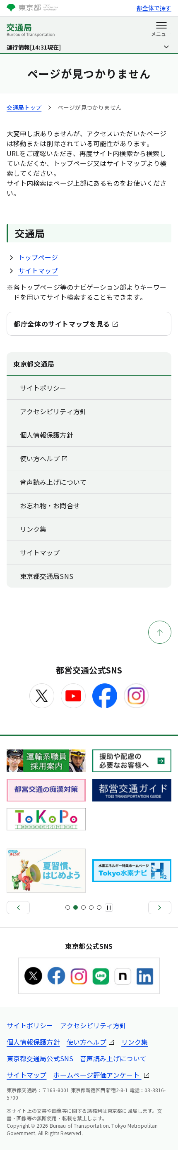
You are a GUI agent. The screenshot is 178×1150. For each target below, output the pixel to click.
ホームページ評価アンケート (97, 1075)
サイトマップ (38, 270)
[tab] (67, 907)
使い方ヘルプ (40, 458)
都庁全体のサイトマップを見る (62, 324)
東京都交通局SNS (46, 576)
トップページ (38, 257)
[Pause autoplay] (109, 907)
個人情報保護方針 (46, 435)
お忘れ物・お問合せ (50, 505)
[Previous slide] (18, 907)
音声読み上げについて (53, 482)
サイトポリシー (43, 388)
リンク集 (33, 529)
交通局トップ (24, 107)
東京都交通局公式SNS (40, 1058)
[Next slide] (159, 907)
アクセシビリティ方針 (53, 411)
